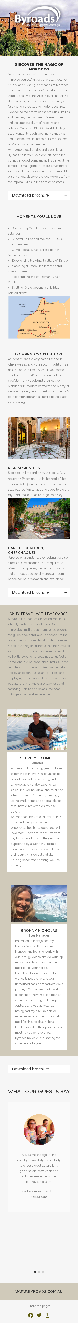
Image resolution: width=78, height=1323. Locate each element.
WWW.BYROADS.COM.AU (39, 1291)
